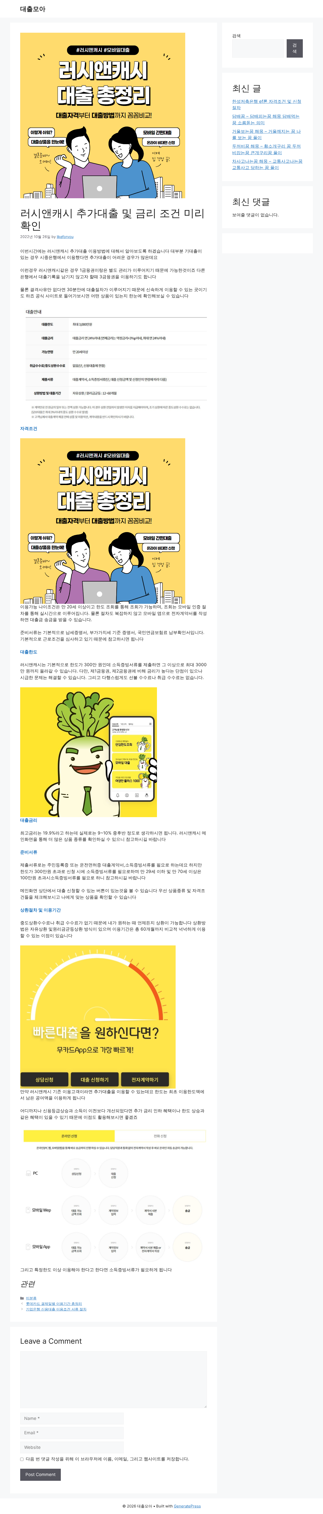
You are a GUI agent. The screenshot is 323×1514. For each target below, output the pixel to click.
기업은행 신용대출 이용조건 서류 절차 (56, 1309)
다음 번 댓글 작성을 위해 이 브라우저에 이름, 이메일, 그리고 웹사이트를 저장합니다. (107, 1458)
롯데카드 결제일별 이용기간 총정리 (54, 1303)
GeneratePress (187, 1506)
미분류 (31, 1298)
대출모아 (32, 9)
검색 (236, 35)
